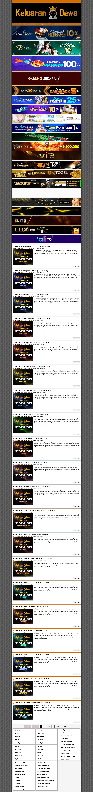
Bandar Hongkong (42, 774)
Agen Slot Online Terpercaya (68, 756)
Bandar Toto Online (20, 774)
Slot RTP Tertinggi (20, 789)
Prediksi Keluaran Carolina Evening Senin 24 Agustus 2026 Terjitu (33, 558)
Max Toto (40, 752)
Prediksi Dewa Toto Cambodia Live (41, 512)
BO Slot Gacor (18, 768)
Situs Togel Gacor (19, 786)
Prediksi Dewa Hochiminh (38, 320)
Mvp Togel (17, 746)
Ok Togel (17, 739)
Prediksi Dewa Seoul (37, 464)
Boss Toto (40, 749)
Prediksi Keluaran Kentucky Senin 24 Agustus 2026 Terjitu (31, 606)
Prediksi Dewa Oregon (38, 440)
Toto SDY (17, 783)
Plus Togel (40, 755)
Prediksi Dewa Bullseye (38, 416)
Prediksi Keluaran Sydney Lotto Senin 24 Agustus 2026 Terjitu (32, 390)
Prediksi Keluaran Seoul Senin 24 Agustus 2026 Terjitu (30, 462)
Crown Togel (41, 733)
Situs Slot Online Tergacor (67, 744)
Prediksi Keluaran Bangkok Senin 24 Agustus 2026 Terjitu (30, 295)
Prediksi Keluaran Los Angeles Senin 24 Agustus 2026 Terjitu (32, 702)
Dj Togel (17, 733)
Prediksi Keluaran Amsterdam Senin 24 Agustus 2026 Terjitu (31, 247)
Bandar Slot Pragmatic (66, 741)
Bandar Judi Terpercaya (44, 783)
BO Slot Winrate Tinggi (43, 771)
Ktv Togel (17, 736)
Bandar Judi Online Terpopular (68, 747)
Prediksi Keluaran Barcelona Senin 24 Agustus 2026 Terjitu (31, 678)
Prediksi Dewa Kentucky (41, 608)
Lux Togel (40, 743)
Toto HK (17, 777)
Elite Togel (18, 749)
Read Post (76, 266)
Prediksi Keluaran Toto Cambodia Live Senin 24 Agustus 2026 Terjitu (34, 510)
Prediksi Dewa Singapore (38, 272)
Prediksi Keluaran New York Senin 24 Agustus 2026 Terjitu (31, 582)
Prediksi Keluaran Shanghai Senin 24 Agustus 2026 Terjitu (31, 343)
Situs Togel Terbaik (65, 750)
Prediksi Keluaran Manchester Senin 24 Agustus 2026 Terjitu (31, 367)
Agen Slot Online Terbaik (21, 765)
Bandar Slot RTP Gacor (43, 765)
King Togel (40, 759)
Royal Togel (18, 752)
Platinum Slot (41, 730)
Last (65, 726)
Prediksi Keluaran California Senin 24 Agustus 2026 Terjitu (31, 654)
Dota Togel (18, 730)
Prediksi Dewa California (41, 656)
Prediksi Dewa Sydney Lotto (39, 392)
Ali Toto (40, 746)
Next (58, 726)
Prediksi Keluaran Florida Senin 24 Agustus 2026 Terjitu (30, 630)
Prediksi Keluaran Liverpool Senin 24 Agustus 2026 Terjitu (31, 534)
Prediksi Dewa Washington (39, 488)
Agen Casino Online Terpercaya (46, 780)
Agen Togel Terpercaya (66, 735)
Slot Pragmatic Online (20, 763)
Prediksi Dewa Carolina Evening (40, 560)
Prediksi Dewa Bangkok (38, 296)
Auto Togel (18, 743)
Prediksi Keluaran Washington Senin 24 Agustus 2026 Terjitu (31, 486)
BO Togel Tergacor (65, 753)
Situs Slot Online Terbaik (44, 768)
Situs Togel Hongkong (43, 777)
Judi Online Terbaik (42, 789)
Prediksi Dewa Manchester (39, 368)
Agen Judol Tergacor (43, 786)
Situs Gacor (63, 733)
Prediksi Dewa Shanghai (38, 344)
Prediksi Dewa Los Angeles (42, 704)
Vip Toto (17, 759)
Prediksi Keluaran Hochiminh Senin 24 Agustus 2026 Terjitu (31, 319)
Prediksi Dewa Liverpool (38, 536)
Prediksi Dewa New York (38, 584)
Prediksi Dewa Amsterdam (39, 248)
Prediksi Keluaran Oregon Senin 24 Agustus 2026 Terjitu (30, 438)
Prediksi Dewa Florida (41, 632)
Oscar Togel (41, 736)
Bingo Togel (41, 739)
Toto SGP (17, 780)
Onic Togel (63, 730)
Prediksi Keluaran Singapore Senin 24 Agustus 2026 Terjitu (31, 271)
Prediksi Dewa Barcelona (42, 680)
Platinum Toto (18, 755)
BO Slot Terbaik (64, 738)
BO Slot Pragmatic (65, 759)
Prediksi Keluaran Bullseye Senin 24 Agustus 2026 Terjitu (30, 414)
